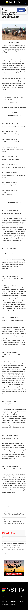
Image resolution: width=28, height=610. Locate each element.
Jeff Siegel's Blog (5, 506)
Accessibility (5, 604)
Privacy (21, 601)
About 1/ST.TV (5, 601)
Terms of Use (14, 601)
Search (21, 10)
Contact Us (12, 604)
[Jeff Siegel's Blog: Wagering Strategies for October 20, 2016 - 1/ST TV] (14, 2)
